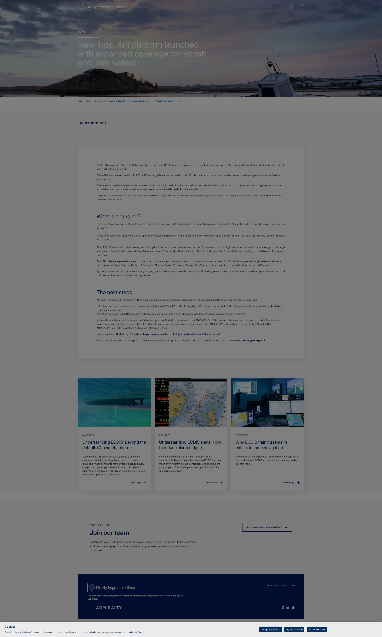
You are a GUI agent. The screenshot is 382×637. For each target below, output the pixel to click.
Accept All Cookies (317, 629)
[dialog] (191, 629)
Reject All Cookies (294, 629)
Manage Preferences (270, 629)
